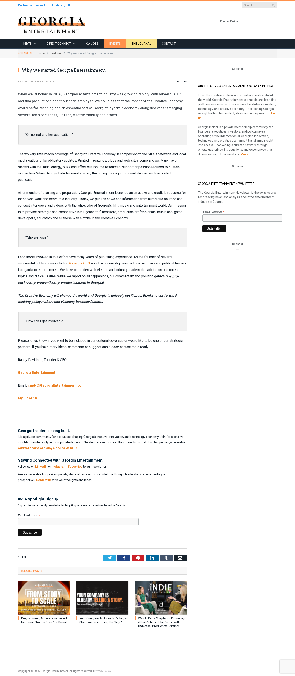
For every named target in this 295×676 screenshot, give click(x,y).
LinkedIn (41, 466)
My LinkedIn (27, 398)
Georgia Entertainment (36, 372)
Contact (169, 43)
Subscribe (75, 466)
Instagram (59, 466)
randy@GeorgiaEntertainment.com (56, 385)
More (244, 154)
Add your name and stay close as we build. (48, 448)
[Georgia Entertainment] (51, 24)
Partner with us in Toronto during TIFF (45, 5)
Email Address (29, 515)
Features (181, 81)
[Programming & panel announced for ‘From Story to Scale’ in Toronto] (44, 598)
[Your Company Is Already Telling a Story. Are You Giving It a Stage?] (102, 598)
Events (115, 43)
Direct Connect (59, 43)
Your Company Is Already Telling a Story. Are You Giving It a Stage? (103, 620)
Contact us (44, 480)
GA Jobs (92, 43)
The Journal (141, 43)
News (27, 43)
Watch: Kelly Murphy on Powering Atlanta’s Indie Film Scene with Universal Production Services (161, 622)
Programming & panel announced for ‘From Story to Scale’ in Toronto (44, 620)
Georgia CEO (79, 263)
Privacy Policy (102, 671)
